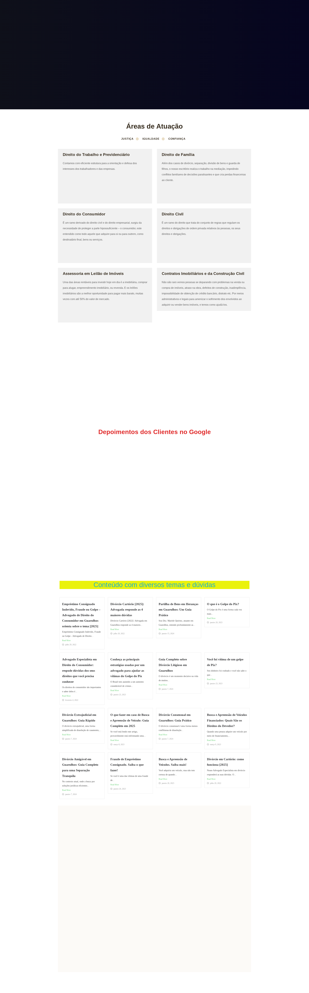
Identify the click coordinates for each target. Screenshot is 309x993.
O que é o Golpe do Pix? (223, 604)
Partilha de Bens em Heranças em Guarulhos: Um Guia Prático (178, 609)
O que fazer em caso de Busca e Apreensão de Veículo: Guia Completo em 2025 (129, 720)
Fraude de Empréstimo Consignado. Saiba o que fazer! (127, 764)
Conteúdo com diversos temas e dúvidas (154, 585)
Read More (66, 640)
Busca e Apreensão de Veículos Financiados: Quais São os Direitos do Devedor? (227, 720)
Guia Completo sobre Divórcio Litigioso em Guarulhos (173, 665)
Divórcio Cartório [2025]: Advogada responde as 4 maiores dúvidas (127, 609)
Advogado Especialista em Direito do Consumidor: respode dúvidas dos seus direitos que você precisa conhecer (79, 670)
